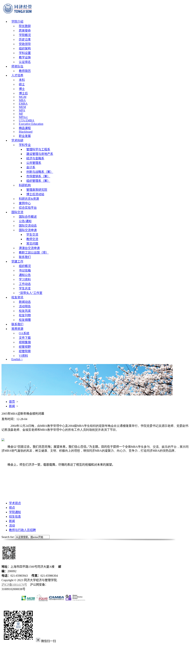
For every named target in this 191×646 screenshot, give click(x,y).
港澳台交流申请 (29, 248)
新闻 (12, 406)
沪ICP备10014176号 (14, 584)
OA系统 (24, 333)
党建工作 (17, 261)
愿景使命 (25, 30)
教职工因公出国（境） (34, 252)
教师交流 (32, 239)
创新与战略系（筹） (39, 171)
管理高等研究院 (36, 189)
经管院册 (25, 351)
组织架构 (25, 48)
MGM (22, 96)
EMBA (23, 103)
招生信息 (15, 516)
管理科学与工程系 (38, 149)
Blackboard (25, 131)
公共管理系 (33, 162)
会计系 (30, 167)
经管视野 (25, 346)
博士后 (23, 93)
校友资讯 (17, 297)
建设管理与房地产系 (39, 153)
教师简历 (25, 71)
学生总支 (25, 288)
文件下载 (25, 337)
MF (21, 113)
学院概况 (25, 35)
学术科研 (17, 140)
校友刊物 (25, 315)
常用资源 (17, 328)
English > (17, 359)
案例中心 (25, 203)
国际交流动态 (28, 225)
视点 (12, 507)
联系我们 (25, 257)
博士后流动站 (35, 194)
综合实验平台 (28, 207)
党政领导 (25, 44)
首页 (12, 401)
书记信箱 (25, 270)
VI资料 (23, 355)
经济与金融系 (35, 158)
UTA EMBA (26, 120)
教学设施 (25, 57)
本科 (22, 79)
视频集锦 (25, 342)
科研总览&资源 (29, 198)
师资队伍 (17, 66)
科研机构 (25, 185)
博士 (22, 88)
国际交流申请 (28, 230)
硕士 (22, 84)
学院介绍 (17, 21)
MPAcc (23, 117)
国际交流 (17, 212)
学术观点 (15, 503)
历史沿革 (25, 39)
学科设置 (25, 53)
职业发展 (25, 136)
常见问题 (32, 243)
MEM (22, 107)
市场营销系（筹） (38, 176)
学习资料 (25, 279)
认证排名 (25, 62)
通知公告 (25, 275)
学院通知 (15, 512)
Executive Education (31, 123)
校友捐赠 (25, 319)
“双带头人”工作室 (30, 293)
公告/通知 (25, 221)
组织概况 (25, 266)
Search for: (7, 537)
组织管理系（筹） (38, 180)
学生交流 (32, 234)
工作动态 (25, 284)
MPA (22, 110)
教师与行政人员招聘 (22, 530)
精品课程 (25, 128)
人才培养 (17, 75)
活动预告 (25, 306)
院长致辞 (25, 26)
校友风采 (25, 310)
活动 (12, 525)
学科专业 (25, 145)
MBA (22, 100)
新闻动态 (25, 301)
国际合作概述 (28, 216)
